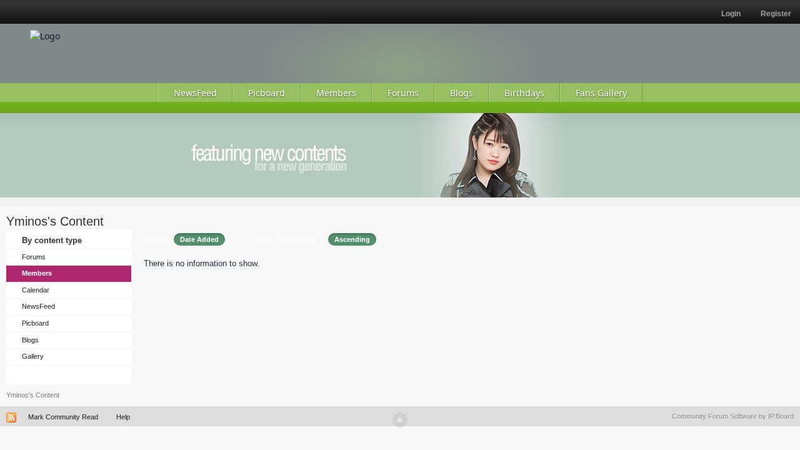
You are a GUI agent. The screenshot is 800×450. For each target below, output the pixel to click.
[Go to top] (400, 420)
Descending (297, 239)
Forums (34, 257)
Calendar (35, 290)
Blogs (30, 340)
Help (123, 417)
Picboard (35, 323)
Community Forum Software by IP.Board (733, 416)
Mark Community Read (63, 417)
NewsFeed (38, 306)
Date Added (199, 239)
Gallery (33, 356)
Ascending (352, 239)
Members (37, 273)
